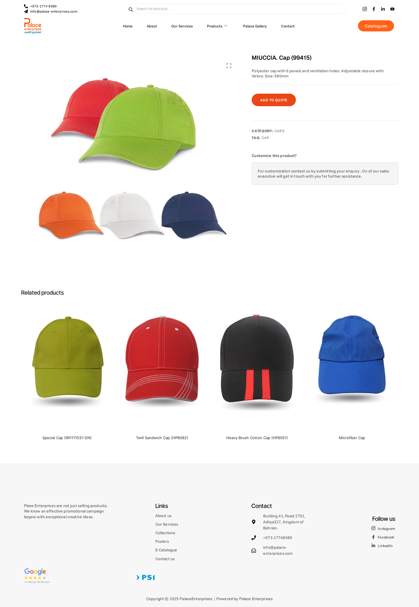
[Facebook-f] (374, 9)
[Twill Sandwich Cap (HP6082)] (162, 367)
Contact (288, 26)
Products (214, 26)
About (152, 26)
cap (265, 137)
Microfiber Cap (352, 437)
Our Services (182, 26)
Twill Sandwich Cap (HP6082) (162, 437)
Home (128, 26)
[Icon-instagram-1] (365, 9)
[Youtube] (392, 9)
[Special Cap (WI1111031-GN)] (67, 367)
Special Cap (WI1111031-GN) (67, 437)
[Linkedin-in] (383, 9)
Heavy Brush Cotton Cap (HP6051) (257, 437)
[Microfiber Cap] (352, 367)
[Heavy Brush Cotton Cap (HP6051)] (257, 367)
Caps (279, 130)
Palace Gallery (255, 26)
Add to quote (273, 100)
